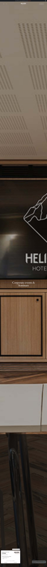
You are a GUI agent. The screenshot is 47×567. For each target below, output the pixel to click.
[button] (6, 4)
